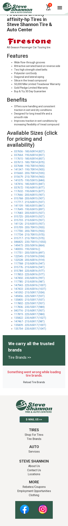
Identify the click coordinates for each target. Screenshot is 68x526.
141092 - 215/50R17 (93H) (29, 292)
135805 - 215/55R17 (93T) (29, 299)
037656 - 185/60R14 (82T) (29, 151)
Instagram (43, 507)
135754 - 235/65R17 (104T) (30, 328)
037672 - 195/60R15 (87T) (29, 187)
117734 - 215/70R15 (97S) (29, 234)
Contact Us (34, 470)
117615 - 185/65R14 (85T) (29, 158)
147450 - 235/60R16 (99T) (29, 278)
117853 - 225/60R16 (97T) (29, 274)
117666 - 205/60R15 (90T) (29, 194)
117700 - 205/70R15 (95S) (29, 231)
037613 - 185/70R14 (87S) (29, 162)
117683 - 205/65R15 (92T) (29, 212)
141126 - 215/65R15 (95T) (29, 223)
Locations (34, 474)
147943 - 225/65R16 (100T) (30, 285)
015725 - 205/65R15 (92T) (29, 216)
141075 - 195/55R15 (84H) (29, 180)
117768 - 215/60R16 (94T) (29, 263)
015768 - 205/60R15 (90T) (29, 198)
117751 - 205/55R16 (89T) (29, 252)
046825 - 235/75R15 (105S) (30, 241)
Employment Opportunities (34, 491)
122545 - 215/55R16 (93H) (29, 256)
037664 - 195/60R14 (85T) (29, 155)
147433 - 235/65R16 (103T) (30, 288)
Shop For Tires (34, 434)
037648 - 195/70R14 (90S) (29, 165)
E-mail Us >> (34, 419)
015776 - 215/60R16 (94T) (29, 267)
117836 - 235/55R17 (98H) (29, 307)
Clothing (34, 495)
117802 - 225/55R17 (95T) (29, 303)
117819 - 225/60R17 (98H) (29, 314)
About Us (34, 466)
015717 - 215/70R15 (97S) (29, 238)
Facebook (24, 507)
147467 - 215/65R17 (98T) (29, 321)
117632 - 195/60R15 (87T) (29, 191)
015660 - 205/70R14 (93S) (29, 173)
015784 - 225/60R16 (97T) (29, 270)
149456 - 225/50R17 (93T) (29, 296)
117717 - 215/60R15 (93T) (29, 202)
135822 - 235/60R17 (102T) (30, 317)
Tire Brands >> (19, 357)
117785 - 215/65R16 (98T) (29, 281)
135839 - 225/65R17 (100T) (30, 325)
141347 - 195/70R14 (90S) (29, 169)
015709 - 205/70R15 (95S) (29, 227)
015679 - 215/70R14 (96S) (29, 176)
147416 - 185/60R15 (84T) (29, 184)
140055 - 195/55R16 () (27, 249)
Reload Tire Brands (34, 382)
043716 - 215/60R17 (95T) (29, 310)
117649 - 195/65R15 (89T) (29, 209)
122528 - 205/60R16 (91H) (29, 259)
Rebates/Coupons (34, 487)
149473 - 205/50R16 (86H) (29, 245)
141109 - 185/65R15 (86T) (29, 205)
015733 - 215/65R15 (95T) (29, 220)
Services (34, 451)
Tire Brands (34, 439)
